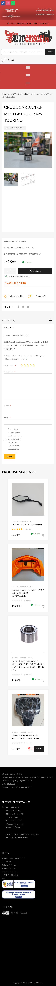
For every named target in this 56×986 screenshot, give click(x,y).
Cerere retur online (10, 872)
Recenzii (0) (8, 320)
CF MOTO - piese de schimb (18, 94)
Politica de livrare (9, 865)
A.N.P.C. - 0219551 (10, 875)
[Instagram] (8, 3)
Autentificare (25, 23)
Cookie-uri (6, 862)
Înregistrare (41, 23)
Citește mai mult (39, 750)
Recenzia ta (9, 372)
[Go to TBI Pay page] (18, 276)
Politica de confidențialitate (13, 858)
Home (4, 94)
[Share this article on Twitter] (23, 307)
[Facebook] (3, 3)
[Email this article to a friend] (28, 307)
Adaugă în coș (35, 271)
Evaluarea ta (10, 365)
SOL (4, 878)
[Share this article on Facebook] (18, 307)
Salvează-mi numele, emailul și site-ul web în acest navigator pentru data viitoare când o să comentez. (14, 439)
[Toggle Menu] (28, 68)
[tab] (28, 320)
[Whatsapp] (13, 3)
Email (7, 417)
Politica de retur (8, 868)
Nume (7, 406)
